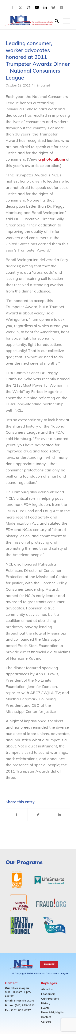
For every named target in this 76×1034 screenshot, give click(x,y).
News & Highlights (52, 1012)
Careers (46, 1021)
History (45, 1003)
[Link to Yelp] (61, 7)
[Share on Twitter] (38, 814)
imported (43, 85)
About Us (47, 989)
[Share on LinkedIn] (59, 814)
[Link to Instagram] (29, 7)
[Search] (54, 20)
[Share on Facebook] (16, 814)
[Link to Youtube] (37, 7)
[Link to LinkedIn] (45, 7)
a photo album (51, 159)
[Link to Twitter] (20, 7)
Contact (46, 1017)
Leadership (48, 994)
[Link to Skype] (53, 7)
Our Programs (50, 998)
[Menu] (64, 20)
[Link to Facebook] (12, 7)
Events (45, 1008)
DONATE (49, 964)
